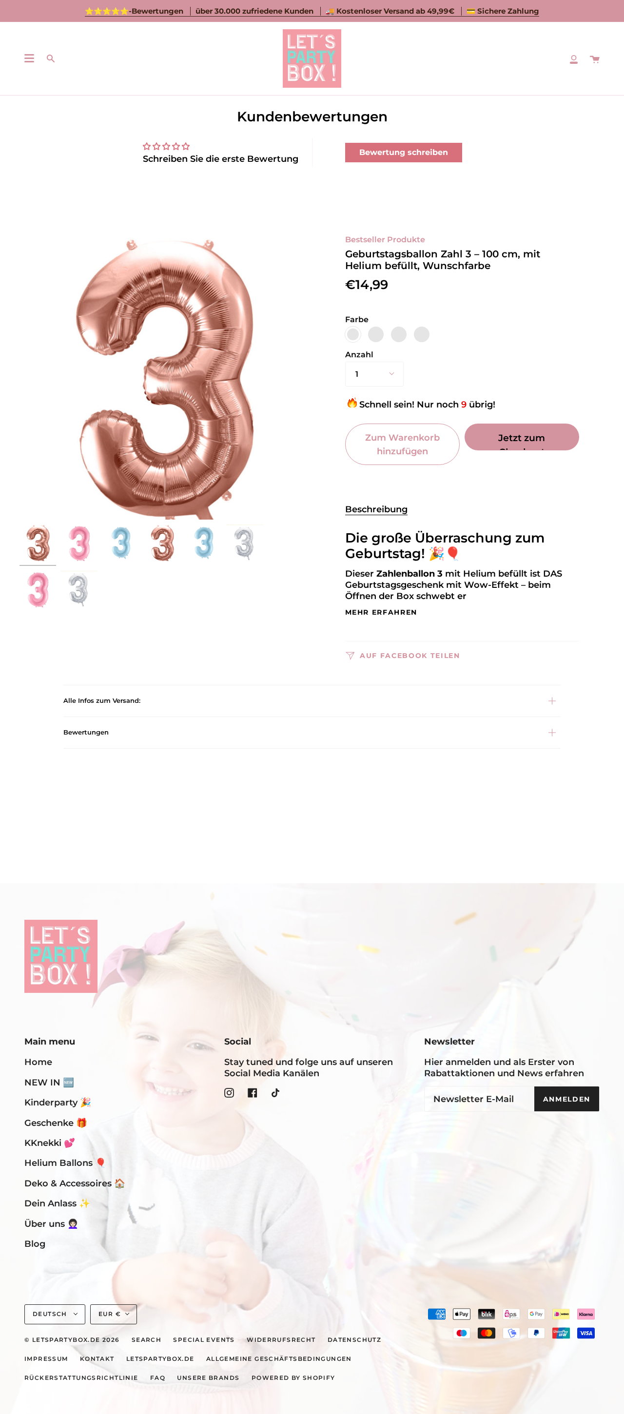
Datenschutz (354, 1340)
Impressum (46, 1359)
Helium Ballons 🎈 (65, 1162)
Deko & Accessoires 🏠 (74, 1183)
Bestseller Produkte (385, 239)
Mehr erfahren (381, 612)
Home (38, 1061)
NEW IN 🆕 (49, 1082)
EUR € (109, 1314)
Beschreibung (376, 509)
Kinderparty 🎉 (57, 1102)
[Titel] (573, 58)
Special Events (203, 1340)
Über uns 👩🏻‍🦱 (51, 1223)
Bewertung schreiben (403, 152)
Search (146, 1340)
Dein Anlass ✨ (57, 1203)
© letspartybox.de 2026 (71, 1340)
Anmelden (566, 1099)
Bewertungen (86, 732)
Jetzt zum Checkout (521, 441)
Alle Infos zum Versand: (101, 700)
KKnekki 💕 (49, 1142)
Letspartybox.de (160, 1359)
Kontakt (97, 1359)
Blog (34, 1243)
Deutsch (51, 1314)
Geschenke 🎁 (55, 1122)
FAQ (157, 1378)
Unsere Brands (208, 1378)
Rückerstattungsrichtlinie (81, 1378)
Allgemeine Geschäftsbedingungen (279, 1359)
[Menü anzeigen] (29, 58)
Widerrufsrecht (281, 1340)
